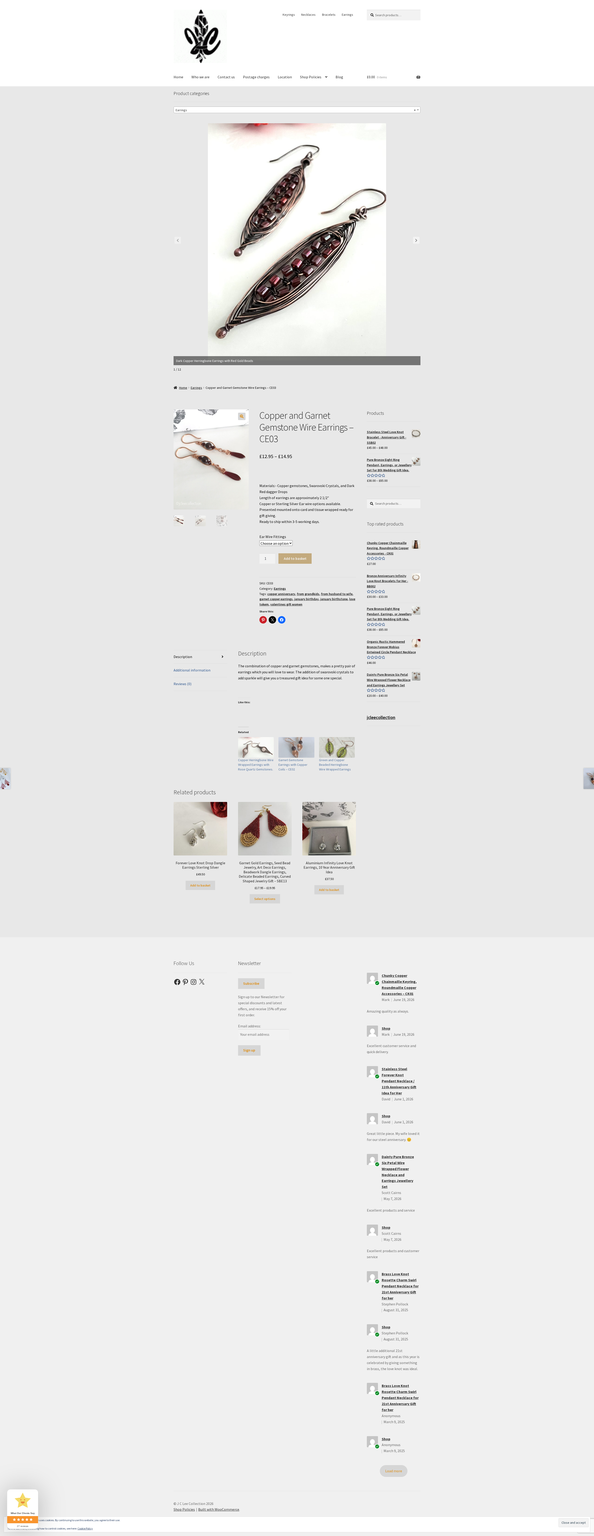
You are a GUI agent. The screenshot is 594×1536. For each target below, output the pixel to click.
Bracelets (329, 15)
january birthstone (334, 599)
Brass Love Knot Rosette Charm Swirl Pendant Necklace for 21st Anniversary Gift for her (400, 1286)
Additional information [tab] (192, 670)
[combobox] (297, 110)
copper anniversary (281, 594)
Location (285, 77)
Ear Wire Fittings (272, 536)
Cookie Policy (85, 1528)
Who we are (200, 77)
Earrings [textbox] (296, 110)
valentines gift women (286, 604)
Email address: (249, 1026)
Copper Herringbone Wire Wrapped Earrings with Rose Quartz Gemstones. (256, 764)
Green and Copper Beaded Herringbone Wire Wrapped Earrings (335, 764)
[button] (416, 240)
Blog (339, 77)
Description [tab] (183, 656)
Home (178, 77)
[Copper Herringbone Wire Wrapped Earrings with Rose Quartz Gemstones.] (256, 747)
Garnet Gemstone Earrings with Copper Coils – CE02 (292, 764)
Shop (386, 1028)
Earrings (347, 15)
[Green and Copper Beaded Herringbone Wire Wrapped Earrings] (337, 747)
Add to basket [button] (200, 885)
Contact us (226, 77)
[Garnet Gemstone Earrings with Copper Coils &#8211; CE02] (296, 747)
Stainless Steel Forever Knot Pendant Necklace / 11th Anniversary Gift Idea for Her (399, 1081)
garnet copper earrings (276, 599)
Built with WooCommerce (218, 1509)
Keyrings (289, 15)
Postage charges (256, 77)
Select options (264, 899)
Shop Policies (310, 77)
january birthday (306, 599)
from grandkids (308, 594)
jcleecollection (381, 717)
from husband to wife (336, 594)
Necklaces (308, 15)
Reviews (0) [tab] (182, 683)
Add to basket (295, 558)
